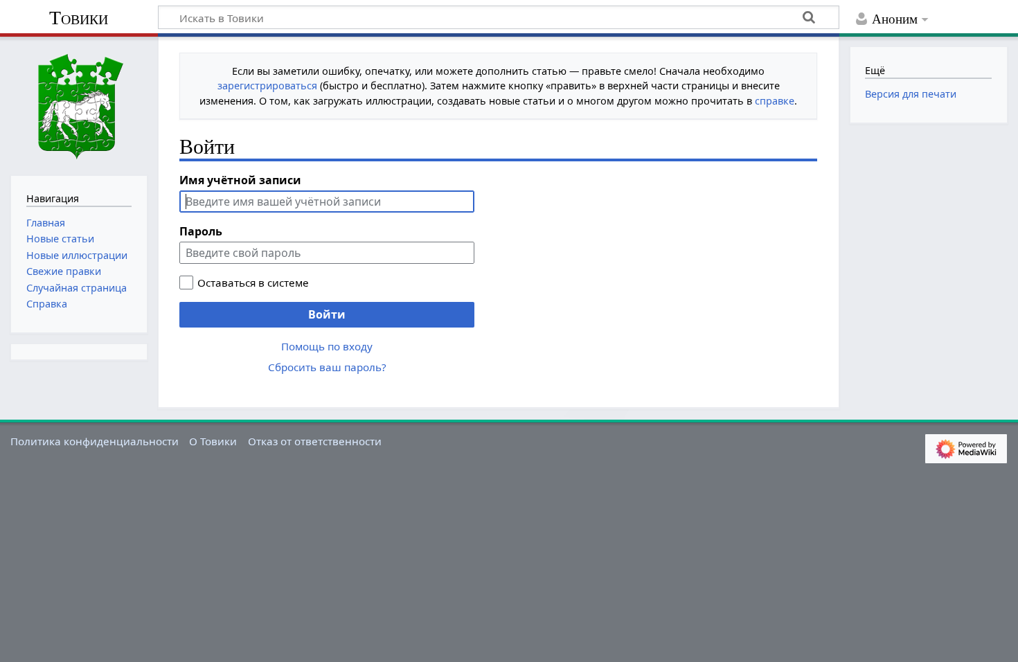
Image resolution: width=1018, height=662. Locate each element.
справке (774, 100)
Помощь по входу (327, 346)
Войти (327, 314)
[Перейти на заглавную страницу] (79, 104)
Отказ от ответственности (315, 441)
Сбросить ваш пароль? (327, 367)
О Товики (213, 441)
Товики (78, 17)
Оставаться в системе (253, 282)
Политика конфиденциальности (94, 441)
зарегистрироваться (267, 85)
